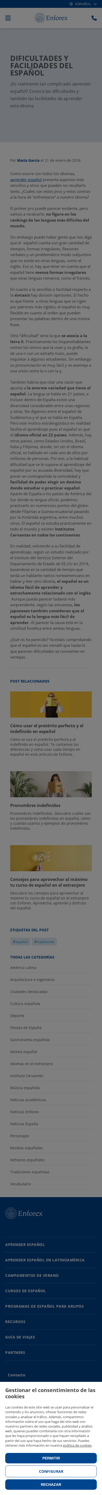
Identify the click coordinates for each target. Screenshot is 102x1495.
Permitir (51, 1458)
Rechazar (51, 1484)
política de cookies (77, 1445)
